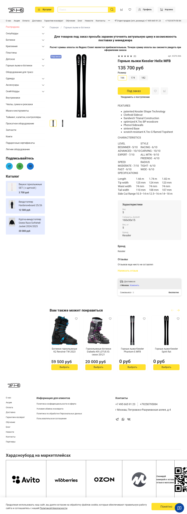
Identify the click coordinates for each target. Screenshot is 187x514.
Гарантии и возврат (53, 21)
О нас (8, 21)
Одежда (10, 78)
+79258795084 (148, 404)
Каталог (47, 9)
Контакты (100, 21)
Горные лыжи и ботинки (77, 27)
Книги (9, 136)
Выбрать (64, 367)
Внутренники (13, 97)
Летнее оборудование (18, 149)
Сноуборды (12, 33)
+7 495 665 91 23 (153, 21)
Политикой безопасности (53, 508)
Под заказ (134, 91)
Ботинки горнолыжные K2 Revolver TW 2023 (64, 350)
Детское (10, 59)
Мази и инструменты (17, 110)
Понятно (166, 506)
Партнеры (10, 442)
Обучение (70, 21)
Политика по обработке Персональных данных (59, 413)
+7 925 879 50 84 (173, 21)
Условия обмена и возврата (50, 409)
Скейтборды (12, 91)
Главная (54, 27)
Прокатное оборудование (20, 123)
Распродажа (12, 27)
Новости (89, 21)
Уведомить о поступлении (135, 97)
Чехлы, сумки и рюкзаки (19, 104)
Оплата (26, 21)
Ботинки (10, 39)
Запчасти (11, 130)
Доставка (37, 21)
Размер (122, 72)
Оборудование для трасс (19, 72)
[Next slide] (108, 85)
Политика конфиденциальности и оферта (56, 404)
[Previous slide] (54, 85)
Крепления (12, 46)
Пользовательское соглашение (51, 418)
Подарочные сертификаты (20, 143)
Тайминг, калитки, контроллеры (23, 117)
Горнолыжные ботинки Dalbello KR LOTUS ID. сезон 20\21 (98, 351)
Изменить (134, 285)
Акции (17, 21)
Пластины (11, 52)
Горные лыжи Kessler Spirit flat (166, 350)
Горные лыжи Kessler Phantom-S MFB (132, 350)
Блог (80, 21)
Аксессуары (12, 85)
